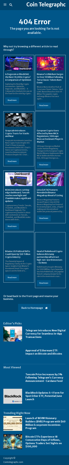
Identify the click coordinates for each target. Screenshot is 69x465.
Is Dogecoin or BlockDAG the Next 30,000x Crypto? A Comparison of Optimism (18, 77)
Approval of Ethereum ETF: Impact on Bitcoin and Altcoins (43, 352)
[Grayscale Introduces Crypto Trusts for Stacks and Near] (18, 120)
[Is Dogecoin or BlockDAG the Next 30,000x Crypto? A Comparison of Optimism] (18, 63)
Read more (12, 100)
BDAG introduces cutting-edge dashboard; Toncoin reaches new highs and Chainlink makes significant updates (18, 195)
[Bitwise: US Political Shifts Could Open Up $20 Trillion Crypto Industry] (18, 241)
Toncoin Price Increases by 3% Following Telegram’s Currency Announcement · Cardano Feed (44, 378)
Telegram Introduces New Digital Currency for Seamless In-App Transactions (45, 334)
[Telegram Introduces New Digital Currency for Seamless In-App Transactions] (12, 333)
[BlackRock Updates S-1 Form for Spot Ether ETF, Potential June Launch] (12, 396)
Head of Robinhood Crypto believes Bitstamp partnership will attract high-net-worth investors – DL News (49, 257)
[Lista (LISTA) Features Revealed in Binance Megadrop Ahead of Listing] (50, 179)
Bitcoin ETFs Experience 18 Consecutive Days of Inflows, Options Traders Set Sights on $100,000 (43, 441)
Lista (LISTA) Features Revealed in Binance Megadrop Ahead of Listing (50, 193)
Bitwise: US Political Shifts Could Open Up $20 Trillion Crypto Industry (17, 254)
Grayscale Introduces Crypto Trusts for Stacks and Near (17, 133)
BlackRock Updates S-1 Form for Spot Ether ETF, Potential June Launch (44, 396)
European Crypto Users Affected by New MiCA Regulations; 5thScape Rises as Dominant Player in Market (50, 136)
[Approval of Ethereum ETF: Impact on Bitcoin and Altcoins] (12, 352)
